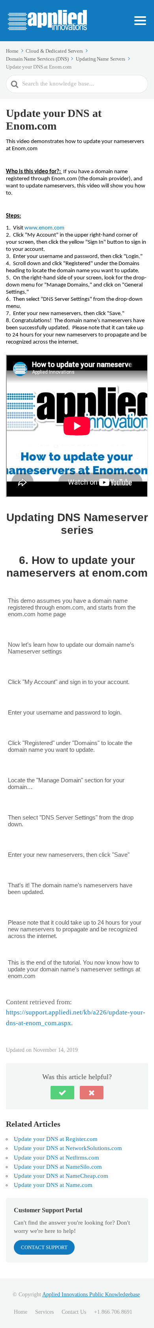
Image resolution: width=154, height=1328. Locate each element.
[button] (62, 1092)
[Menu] (140, 20)
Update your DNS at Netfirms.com (56, 1157)
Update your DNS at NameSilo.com (58, 1167)
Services (44, 1312)
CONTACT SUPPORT (44, 1247)
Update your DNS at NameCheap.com (61, 1176)
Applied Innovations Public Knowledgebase (91, 1294)
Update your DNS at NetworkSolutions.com (68, 1148)
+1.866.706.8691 (113, 1312)
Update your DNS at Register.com (56, 1139)
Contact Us (74, 1312)
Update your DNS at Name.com (53, 1185)
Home (20, 1312)
